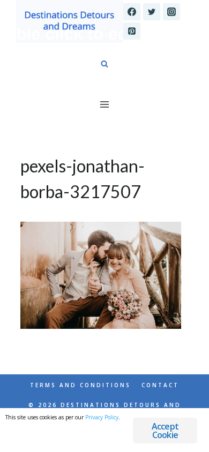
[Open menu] (105, 104)
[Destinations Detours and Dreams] (69, 21)
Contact (160, 385)
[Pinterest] (131, 31)
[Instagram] (171, 11)
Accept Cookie (165, 430)
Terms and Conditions (80, 385)
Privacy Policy (101, 417)
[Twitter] (151, 11)
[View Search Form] (104, 64)
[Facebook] (131, 11)
